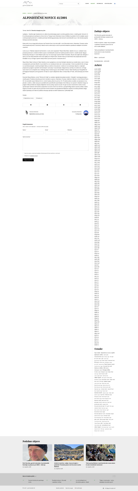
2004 (95, 111)
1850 (95, 343)
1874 (95, 339)
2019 (95, 82)
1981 (95, 154)
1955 (95, 204)
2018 (95, 84)
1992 (95, 133)
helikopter (98, 370)
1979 (95, 158)
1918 (95, 274)
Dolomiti (111, 360)
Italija (110, 371)
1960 (95, 194)
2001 (95, 116)
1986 (95, 145)
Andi (106, 354)
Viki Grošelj (104, 427)
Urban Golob (97, 425)
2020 (95, 80)
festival (101, 362)
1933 (95, 246)
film (96, 364)
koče (96, 381)
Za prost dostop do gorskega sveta (35, 481)
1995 (95, 128)
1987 (95, 143)
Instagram (104, 371)
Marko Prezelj (98, 385)
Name (24, 130)
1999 (95, 120)
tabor (96, 419)
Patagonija (97, 396)
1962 (95, 190)
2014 (95, 92)
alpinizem (98, 354)
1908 (95, 293)
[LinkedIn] (80, 105)
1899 (95, 310)
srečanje (106, 415)
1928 (95, 255)
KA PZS (109, 377)
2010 (95, 99)
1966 (95, 183)
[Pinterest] (64, 105)
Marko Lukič (105, 383)
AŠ (111, 356)
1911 (95, 287)
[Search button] (78, 3)
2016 (95, 88)
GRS (106, 368)
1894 (95, 320)
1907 (95, 295)
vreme (111, 427)
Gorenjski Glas (107, 366)
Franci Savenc (109, 364)
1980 (95, 156)
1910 (95, 289)
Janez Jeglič (98, 375)
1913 (95, 284)
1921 (95, 268)
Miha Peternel (98, 387)
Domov (87, 3)
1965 (95, 185)
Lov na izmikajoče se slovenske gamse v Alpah (82, 481)
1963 (95, 189)
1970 (95, 175)
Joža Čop (105, 375)
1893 (95, 322)
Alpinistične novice (29, 98)
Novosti (93, 3)
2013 (95, 94)
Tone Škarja (106, 423)
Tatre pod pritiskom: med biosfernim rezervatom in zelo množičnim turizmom (104, 52)
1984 (95, 149)
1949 (95, 215)
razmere (97, 408)
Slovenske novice (99, 411)
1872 (95, 341)
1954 (95, 206)
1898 (95, 312)
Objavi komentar (28, 159)
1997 (95, 124)
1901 (95, 306)
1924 (95, 263)
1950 (95, 213)
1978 (95, 160)
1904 (95, 301)
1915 (95, 280)
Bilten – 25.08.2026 (99, 57)
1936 (95, 240)
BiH (96, 358)
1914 (95, 282)
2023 (95, 74)
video (97, 427)
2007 (95, 105)
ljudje (107, 381)
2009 (95, 101)
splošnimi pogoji (34, 155)
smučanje (110, 413)
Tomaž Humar (105, 421)
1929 (95, 253)
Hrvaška (97, 371)
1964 (95, 187)
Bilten (101, 358)
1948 (95, 217)
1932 (95, 248)
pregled (105, 404)
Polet (109, 402)
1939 (95, 234)
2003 (95, 113)
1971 (95, 173)
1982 (95, 152)
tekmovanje (104, 419)
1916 (95, 278)
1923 (95, 265)
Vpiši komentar (27, 137)
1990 (95, 137)
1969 (95, 177)
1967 (95, 181)
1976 (95, 164)
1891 (95, 325)
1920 (95, 270)
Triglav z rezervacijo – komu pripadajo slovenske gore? (107, 481)
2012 (95, 95)
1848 (95, 344)
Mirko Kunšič (106, 387)
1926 (95, 259)
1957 (95, 200)
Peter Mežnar (98, 398)
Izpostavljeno (108, 3)
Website (69, 130)
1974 (95, 168)
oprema (97, 394)
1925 (95, 261)
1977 (95, 162)
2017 (95, 86)
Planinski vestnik (99, 400)
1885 (95, 331)
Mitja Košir (97, 389)
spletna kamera (98, 415)
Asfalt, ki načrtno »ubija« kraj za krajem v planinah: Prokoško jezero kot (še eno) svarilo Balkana (104, 44)
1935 (95, 242)
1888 (95, 327)
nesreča (98, 392)
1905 (95, 299)
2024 (95, 73)
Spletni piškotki (60, 488)
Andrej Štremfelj (98, 356)
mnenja (104, 389)
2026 (95, 69)
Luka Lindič (97, 383)
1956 (95, 202)
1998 (95, 122)
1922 (95, 267)
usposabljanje (106, 425)
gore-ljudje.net (28, 5)
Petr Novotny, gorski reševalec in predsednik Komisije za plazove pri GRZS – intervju (103, 37)
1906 (95, 297)
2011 (95, 97)
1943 (95, 227)
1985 (95, 147)
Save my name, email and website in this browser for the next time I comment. (42, 153)
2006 (95, 107)
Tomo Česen (98, 423)
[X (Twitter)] (47, 105)
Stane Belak (107, 417)
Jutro (104, 377)
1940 (95, 232)
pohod (104, 402)
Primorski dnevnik (99, 406)
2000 (95, 118)
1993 (95, 132)
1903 (95, 303)
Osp (102, 394)
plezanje (98, 402)
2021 (95, 78)
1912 (95, 286)
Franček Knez (98, 366)
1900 (95, 308)
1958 (95, 198)
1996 (95, 126)
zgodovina (108, 428)
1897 (95, 314)
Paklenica (108, 394)
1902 (95, 305)
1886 (95, 329)
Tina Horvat (97, 421)
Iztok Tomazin (103, 373)
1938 (95, 236)
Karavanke (105, 379)
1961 (95, 192)
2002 (95, 114)
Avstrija (106, 356)
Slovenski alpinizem (99, 413)
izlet (96, 373)
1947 (95, 219)
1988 (95, 141)
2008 (95, 103)
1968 (95, 179)
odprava (105, 392)
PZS (111, 406)
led (101, 381)
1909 (95, 291)
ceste (106, 358)
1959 (95, 196)
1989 (95, 139)
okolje (111, 392)
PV (107, 406)
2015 (95, 90)
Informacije (100, 3)
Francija (101, 364)
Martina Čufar (106, 385)
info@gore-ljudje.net (110, 488)
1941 (95, 230)
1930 (95, 251)
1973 (95, 170)
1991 (95, 135)
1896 (95, 316)
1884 (95, 333)
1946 (95, 221)
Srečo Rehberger (98, 417)
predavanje (98, 404)
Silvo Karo (104, 408)
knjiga (112, 379)
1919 (95, 272)
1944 (95, 225)
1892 (95, 324)
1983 (95, 151)
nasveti (110, 389)
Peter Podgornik (106, 398)
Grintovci (98, 368)
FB (96, 362)
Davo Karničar (97, 360)
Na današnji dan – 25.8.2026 (101, 61)
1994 (95, 130)
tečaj (111, 419)
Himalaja (106, 370)
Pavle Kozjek (105, 396)
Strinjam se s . (31, 155)
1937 (95, 238)
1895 (95, 318)
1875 (95, 337)
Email (46, 130)
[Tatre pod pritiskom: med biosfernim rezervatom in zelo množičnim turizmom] (100, 452)
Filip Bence (108, 362)
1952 (95, 209)
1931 (95, 249)
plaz (106, 400)
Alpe (97, 352)
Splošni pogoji (69, 488)
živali (102, 430)
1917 (95, 276)
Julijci (97, 377)
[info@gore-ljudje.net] (103, 488)
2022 (95, 76)
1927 (95, 257)
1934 (95, 244)
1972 (95, 171)
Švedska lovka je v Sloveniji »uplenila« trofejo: (59, 481)
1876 (95, 335)
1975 (95, 166)
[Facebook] (114, 3)
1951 (95, 211)
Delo (105, 360)
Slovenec (105, 409)
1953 (95, 208)
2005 (95, 109)
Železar (97, 430)
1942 (95, 229)
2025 (95, 71)
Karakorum (39, 98)
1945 (95, 223)
